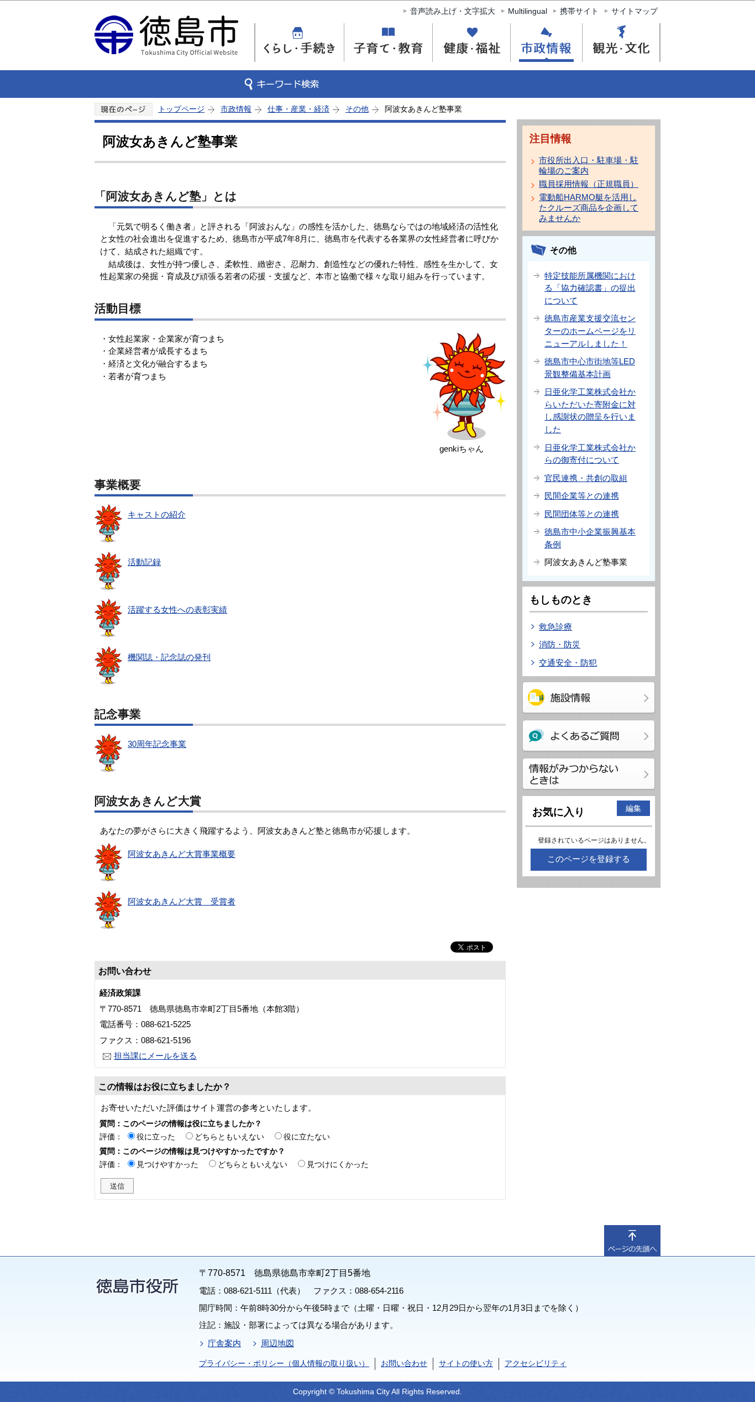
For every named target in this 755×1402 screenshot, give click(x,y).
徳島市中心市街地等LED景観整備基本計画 (589, 368)
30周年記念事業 (157, 744)
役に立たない (307, 1136)
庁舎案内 (224, 1343)
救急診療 (555, 626)
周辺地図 (277, 1343)
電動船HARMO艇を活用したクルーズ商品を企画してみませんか (588, 207)
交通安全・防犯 (568, 662)
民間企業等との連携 (581, 495)
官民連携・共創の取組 (585, 478)
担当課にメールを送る (155, 1055)
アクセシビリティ (536, 1363)
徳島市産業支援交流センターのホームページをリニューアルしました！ (590, 330)
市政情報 (236, 108)
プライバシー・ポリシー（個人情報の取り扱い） (284, 1363)
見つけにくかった (338, 1164)
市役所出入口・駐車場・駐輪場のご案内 (588, 165)
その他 (357, 108)
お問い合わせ (404, 1363)
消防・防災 (559, 644)
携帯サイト (579, 11)
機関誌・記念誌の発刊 (169, 657)
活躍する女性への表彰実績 (177, 609)
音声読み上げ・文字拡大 (452, 11)
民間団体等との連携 (581, 514)
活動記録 (144, 562)
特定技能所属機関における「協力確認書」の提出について (590, 288)
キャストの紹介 (157, 514)
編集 (633, 808)
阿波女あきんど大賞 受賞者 (181, 901)
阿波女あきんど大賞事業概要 (181, 854)
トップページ (181, 108)
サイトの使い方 (466, 1363)
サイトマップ (634, 11)
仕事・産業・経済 (298, 108)
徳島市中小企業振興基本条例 (590, 538)
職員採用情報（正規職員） (588, 184)
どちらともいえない (229, 1136)
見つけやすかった (167, 1164)
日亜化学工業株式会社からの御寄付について (590, 454)
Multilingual (527, 11)
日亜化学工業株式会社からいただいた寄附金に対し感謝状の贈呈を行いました (590, 410)
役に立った (156, 1136)
